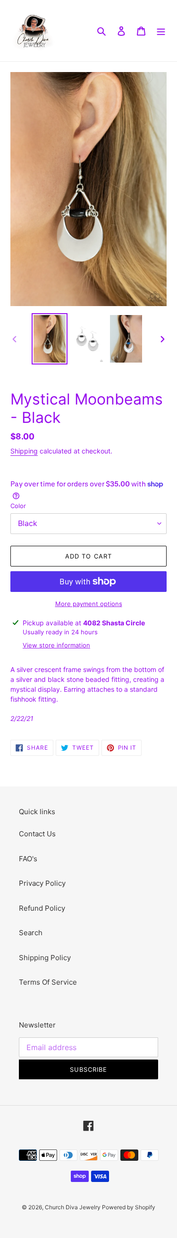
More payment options (88, 603)
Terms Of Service (48, 982)
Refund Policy (42, 908)
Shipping (24, 451)
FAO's (28, 858)
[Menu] (161, 31)
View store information (56, 645)
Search (30, 932)
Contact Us (37, 833)
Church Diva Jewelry (73, 1207)
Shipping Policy (45, 957)
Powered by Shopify (128, 1207)
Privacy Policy (42, 883)
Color (18, 506)
